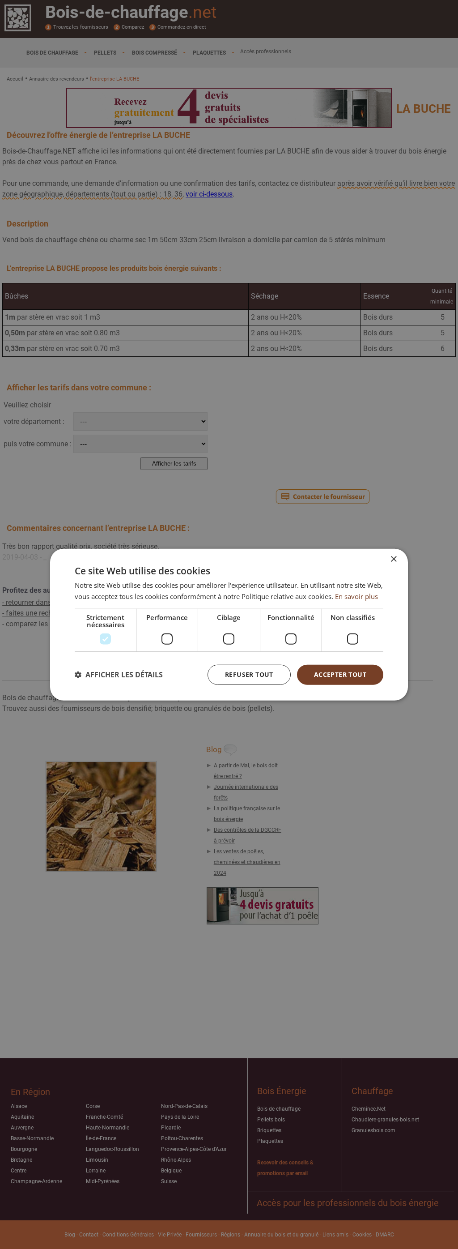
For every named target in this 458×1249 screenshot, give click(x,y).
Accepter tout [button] (340, 674)
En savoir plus (356, 596)
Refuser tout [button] (249, 674)
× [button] (393, 559)
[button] (119, 674)
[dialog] (229, 625)
